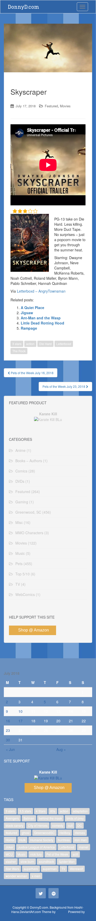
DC (79, 825)
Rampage (29, 328)
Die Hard (45, 343)
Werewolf (76, 868)
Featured (51, 105)
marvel (83, 847)
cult (70, 825)
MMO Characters (29, 532)
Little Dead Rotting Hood (42, 323)
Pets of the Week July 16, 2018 (32, 373)
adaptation (80, 811)
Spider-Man (67, 861)
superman (50, 868)
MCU (9, 854)
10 (20, 711)
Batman (29, 818)
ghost (25, 832)
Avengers (12, 818)
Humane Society (41, 840)
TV (17, 584)
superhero (31, 868)
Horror (10, 840)
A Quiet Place (32, 307)
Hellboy (64, 832)
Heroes (80, 832)
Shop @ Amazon (33, 630)
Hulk (22, 840)
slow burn (27, 861)
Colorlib (61, 911)
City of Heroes (38, 825)
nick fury (36, 854)
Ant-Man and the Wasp (41, 317)
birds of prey (75, 818)
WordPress (48, 916)
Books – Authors (28, 460)
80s (52, 811)
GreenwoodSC (44, 832)
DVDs (19, 481)
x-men (36, 876)
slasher (11, 861)
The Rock (19, 351)
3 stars (17, 343)
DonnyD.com (23, 6)
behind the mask (50, 818)
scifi (75, 854)
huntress (64, 840)
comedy (57, 825)
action (30, 343)
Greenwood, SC (28, 512)
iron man (80, 840)
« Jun (10, 749)
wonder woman (16, 876)
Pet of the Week (57, 854)
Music (20, 553)
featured (11, 832)
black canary (14, 825)
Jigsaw (27, 312)
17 (20, 720)
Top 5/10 (22, 573)
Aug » (61, 749)
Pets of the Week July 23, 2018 (64, 386)
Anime (20, 450)
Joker (9, 847)
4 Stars (41, 811)
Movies (65, 105)
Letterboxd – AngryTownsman (41, 291)
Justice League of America (36, 847)
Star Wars (12, 868)
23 (8, 730)
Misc (19, 522)
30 (8, 739)
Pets (19, 563)
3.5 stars (25, 811)
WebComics (25, 594)
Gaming (21, 501)
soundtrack (46, 861)
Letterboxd (63, 343)
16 (8, 720)
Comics (21, 470)
